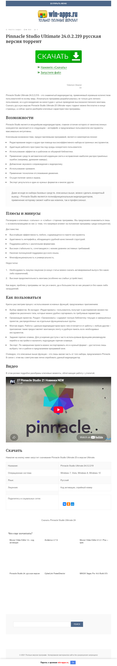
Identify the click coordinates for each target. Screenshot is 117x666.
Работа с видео (14, 30)
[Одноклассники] (68, 504)
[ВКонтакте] (64, 504)
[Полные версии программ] (58, 11)
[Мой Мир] (72, 504)
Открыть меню (59, 3)
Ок (73, 662)
